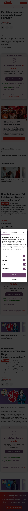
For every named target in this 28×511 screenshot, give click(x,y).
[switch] (24, 260)
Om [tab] (23, 232)
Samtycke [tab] (5, 232)
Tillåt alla (14, 274)
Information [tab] (14, 232)
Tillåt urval (14, 279)
